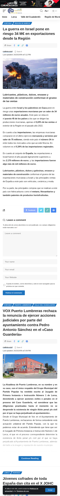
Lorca (7, 473)
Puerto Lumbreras (23, 305)
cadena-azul (7, 51)
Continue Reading (30, 458)
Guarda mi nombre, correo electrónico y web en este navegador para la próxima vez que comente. (30, 285)
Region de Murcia (22, 23)
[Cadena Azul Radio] (15, 11)
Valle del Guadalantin (45, 305)
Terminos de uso (23, 491)
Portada (8, 23)
